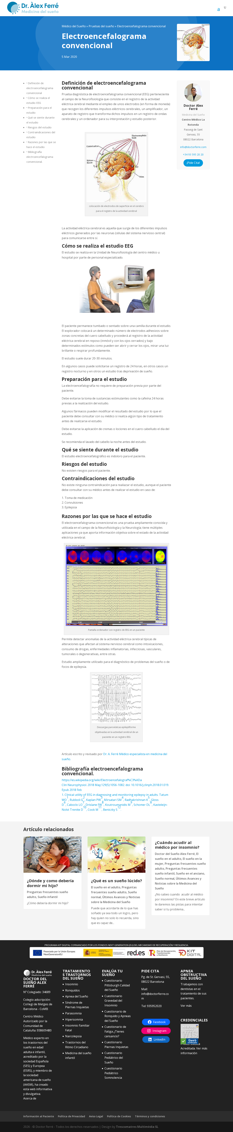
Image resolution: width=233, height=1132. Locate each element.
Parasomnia (73, 1013)
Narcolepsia (73, 1036)
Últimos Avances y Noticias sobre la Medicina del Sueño (178, 883)
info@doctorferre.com (193, 147)
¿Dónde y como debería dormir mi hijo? (50, 883)
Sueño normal (164, 879)
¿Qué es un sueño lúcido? (116, 880)
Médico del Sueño (74, 26)
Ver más (186, 1006)
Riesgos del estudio (40, 127)
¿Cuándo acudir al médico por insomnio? (177, 845)
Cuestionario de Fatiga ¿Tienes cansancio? (115, 1031)
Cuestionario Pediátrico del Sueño (113, 1057)
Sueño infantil (48, 897)
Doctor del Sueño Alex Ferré (175, 854)
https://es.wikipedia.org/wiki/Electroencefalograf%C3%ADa (102, 780)
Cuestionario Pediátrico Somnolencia (113, 1073)
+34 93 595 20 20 (193, 154)
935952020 (154, 1006)
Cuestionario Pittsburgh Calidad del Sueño (117, 985)
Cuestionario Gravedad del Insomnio (113, 1000)
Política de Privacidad (71, 1116)
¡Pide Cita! (193, 163)
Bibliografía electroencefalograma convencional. (39, 156)
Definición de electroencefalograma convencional (39, 88)
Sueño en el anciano (190, 873)
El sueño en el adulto (105, 887)
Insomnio (71, 984)
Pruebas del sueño (101, 26)
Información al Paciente (38, 1116)
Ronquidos (72, 990)
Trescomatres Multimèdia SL (137, 1127)
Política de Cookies (119, 1116)
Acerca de (29, 1098)
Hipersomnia (74, 1019)
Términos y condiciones (150, 1116)
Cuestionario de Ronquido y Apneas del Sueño (117, 1016)
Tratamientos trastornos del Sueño (77, 975)
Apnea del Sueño (76, 996)
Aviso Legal (96, 1116)
